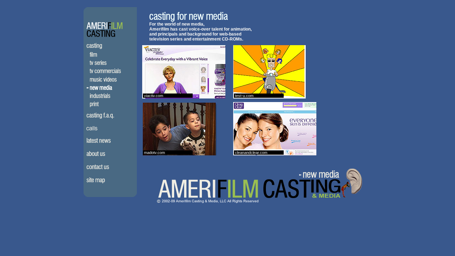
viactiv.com (153, 96)
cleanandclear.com (251, 152)
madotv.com (154, 152)
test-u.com (244, 96)
